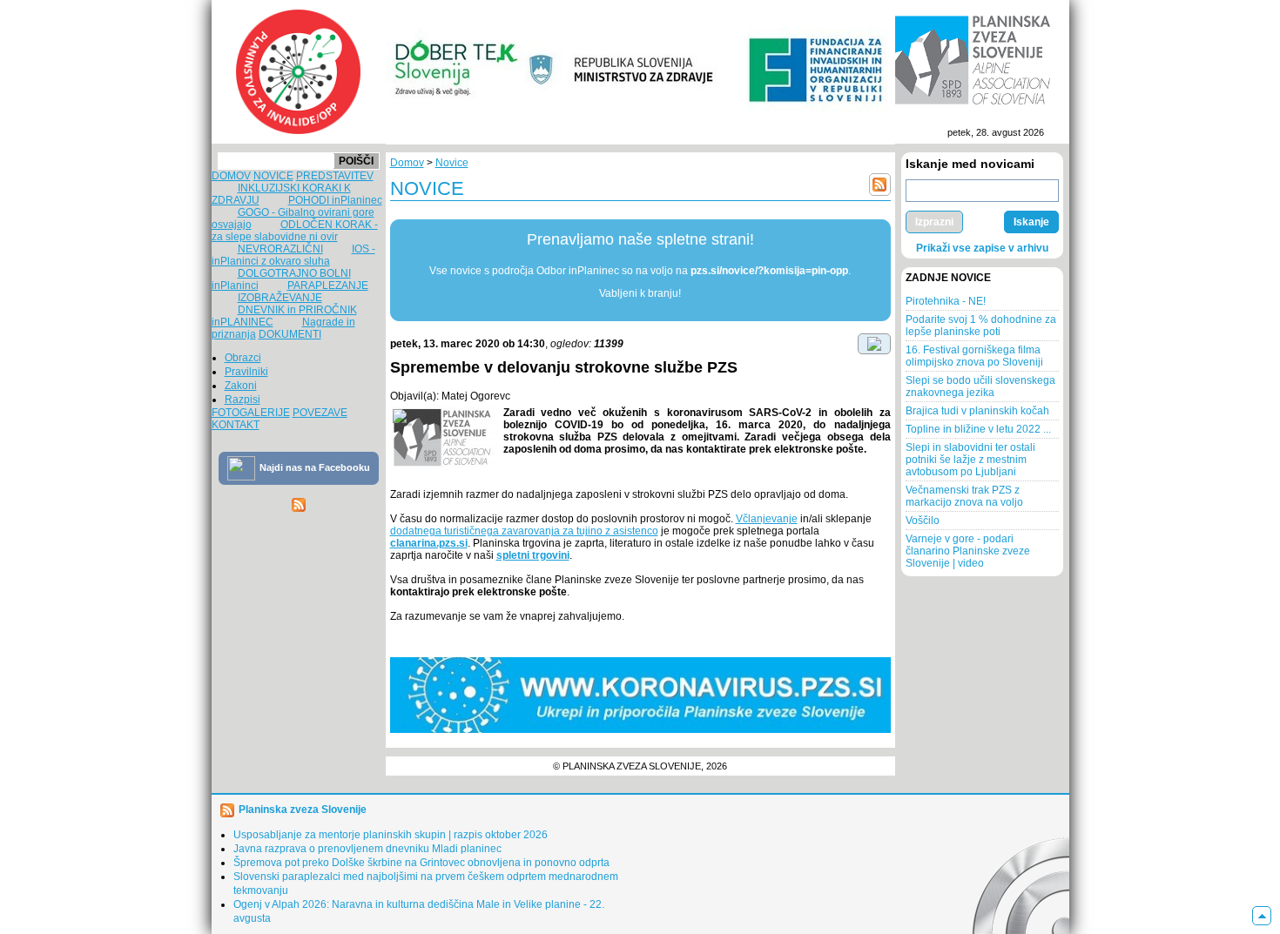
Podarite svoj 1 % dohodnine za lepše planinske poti (981, 325)
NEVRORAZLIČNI (280, 249)
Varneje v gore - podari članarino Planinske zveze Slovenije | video (968, 551)
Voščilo (923, 520)
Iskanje (1031, 222)
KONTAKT (235, 425)
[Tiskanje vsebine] (874, 343)
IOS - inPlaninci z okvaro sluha (293, 255)
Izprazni (934, 222)
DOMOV (231, 176)
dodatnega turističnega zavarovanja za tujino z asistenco (524, 531)
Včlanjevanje (767, 519)
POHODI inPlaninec (335, 200)
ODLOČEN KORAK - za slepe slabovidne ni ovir (295, 230)
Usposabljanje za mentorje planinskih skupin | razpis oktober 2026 (390, 835)
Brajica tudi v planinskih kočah (977, 411)
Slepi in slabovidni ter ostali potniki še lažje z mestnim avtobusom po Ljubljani (970, 459)
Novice (451, 163)
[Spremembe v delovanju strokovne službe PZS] (442, 437)
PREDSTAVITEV (335, 176)
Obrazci (243, 358)
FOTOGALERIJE (251, 413)
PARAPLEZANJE (327, 285)
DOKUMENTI (290, 334)
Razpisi (242, 399)
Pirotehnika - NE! (946, 301)
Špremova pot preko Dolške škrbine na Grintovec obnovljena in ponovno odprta (421, 863)
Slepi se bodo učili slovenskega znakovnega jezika (980, 386)
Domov (407, 163)
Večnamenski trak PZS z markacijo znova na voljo (964, 496)
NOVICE (273, 176)
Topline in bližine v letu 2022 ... (978, 429)
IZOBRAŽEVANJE (280, 298)
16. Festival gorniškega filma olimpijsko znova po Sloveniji (974, 356)
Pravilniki (246, 372)
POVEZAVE (320, 413)
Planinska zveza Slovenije (303, 809)
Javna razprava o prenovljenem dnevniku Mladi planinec (367, 849)
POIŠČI (356, 161)
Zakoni (241, 386)
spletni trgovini (532, 555)
